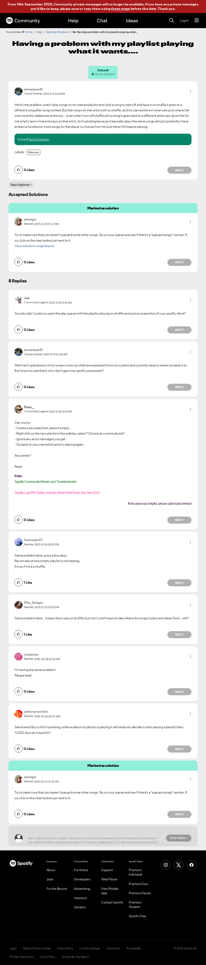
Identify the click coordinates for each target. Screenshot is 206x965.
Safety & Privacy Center (37, 948)
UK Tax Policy (47, 957)
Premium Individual (135, 872)
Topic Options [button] (19, 185)
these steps (120, 8)
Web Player (109, 879)
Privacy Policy (65, 948)
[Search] (171, 20)
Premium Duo (138, 884)
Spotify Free (137, 916)
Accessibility (133, 948)
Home (28, 32)
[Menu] (196, 20)
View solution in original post (34, 246)
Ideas (132, 20)
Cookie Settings (89, 948)
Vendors (80, 907)
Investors (80, 898)
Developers (82, 879)
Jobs (49, 879)
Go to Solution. (39, 139)
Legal (13, 948)
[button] (190, 91)
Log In (184, 20)
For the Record (56, 888)
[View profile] (18, 91)
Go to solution (105, 74)
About (50, 870)
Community (27, 20)
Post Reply (178, 838)
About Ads (113, 948)
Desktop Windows (57, 32)
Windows (33, 152)
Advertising (82, 888)
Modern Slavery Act (21, 957)
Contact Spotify (112, 902)
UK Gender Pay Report (75, 957)
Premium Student (135, 904)
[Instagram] (166, 865)
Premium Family (140, 893)
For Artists (81, 870)
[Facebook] (191, 865)
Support (107, 870)
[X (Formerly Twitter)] (178, 865)
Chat (102, 20)
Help (73, 20)
